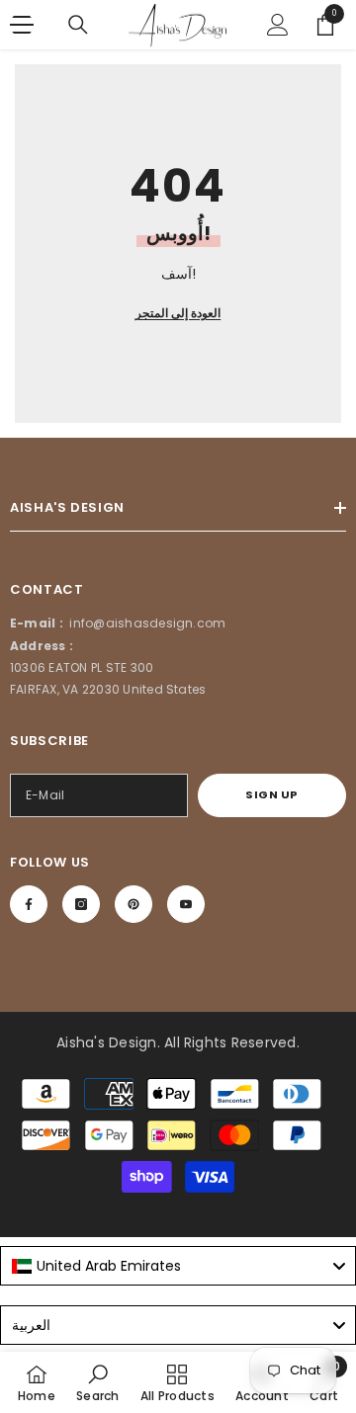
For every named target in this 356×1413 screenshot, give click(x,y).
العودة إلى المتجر (178, 312)
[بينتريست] (133, 904)
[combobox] (178, 1266)
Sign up (272, 794)
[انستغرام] (81, 904)
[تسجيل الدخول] (278, 25)
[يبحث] (78, 25)
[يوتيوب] (186, 904)
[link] (97, 1382)
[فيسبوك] (28, 904)
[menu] (22, 25)
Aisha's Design (106, 1042)
